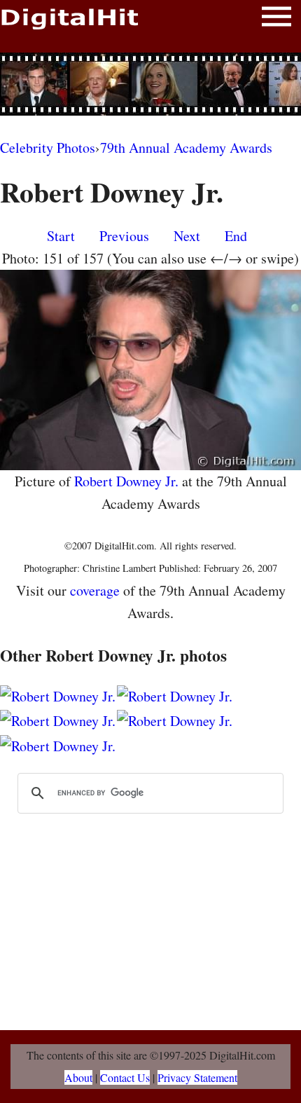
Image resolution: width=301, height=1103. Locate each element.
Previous (124, 235)
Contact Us (125, 1077)
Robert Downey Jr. (126, 481)
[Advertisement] (150, 84)
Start (61, 235)
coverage (95, 590)
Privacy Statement (197, 1077)
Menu (276, 19)
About (78, 1077)
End (236, 235)
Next (187, 235)
